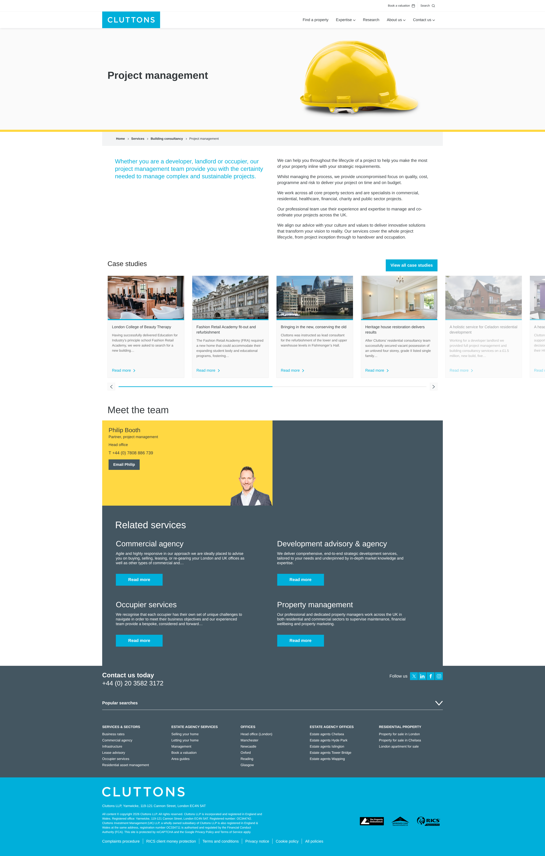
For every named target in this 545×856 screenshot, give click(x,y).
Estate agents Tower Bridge (330, 753)
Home (120, 139)
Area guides (180, 759)
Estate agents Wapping (327, 759)
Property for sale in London (399, 734)
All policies (314, 841)
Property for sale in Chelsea (400, 740)
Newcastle (248, 746)
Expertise (344, 20)
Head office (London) (256, 734)
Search (425, 5)
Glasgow (247, 765)
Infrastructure (112, 746)
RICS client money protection (171, 841)
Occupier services (115, 759)
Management (181, 746)
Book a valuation (399, 5)
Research (371, 20)
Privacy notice (257, 841)
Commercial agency (117, 740)
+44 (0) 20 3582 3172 (133, 683)
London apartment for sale (399, 746)
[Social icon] (414, 676)
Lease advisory (113, 753)
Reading (247, 759)
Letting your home (185, 740)
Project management (204, 139)
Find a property (315, 20)
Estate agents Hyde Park (328, 740)
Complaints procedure (121, 841)
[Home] (131, 20)
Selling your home (185, 734)
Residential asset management (125, 765)
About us (394, 20)
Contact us (422, 20)
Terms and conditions (220, 841)
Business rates (113, 734)
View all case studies (411, 265)
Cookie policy (287, 841)
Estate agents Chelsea (327, 734)
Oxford (246, 753)
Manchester (249, 740)
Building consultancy (167, 139)
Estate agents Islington (327, 746)
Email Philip (124, 464)
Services (137, 139)
